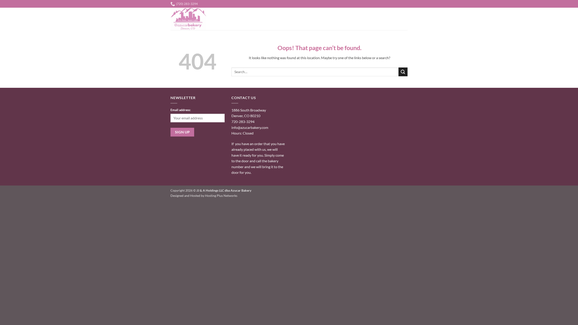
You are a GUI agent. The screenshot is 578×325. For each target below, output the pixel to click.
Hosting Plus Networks (221, 195)
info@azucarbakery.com (249, 127)
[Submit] (403, 71)
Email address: (180, 110)
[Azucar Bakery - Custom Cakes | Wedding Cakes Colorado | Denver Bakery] (190, 19)
